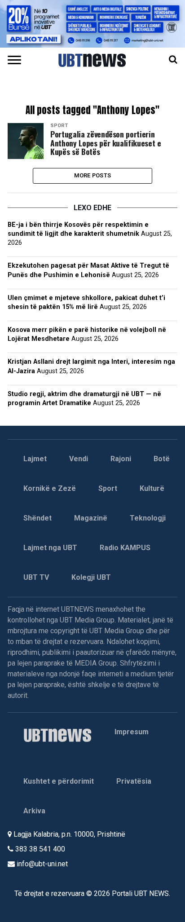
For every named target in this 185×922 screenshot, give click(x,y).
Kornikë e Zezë (49, 488)
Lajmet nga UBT (50, 547)
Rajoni (120, 458)
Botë (162, 458)
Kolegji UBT (91, 577)
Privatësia (133, 781)
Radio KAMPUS (125, 547)
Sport (107, 488)
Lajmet (35, 458)
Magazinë (90, 518)
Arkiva (34, 811)
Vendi (78, 458)
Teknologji (148, 518)
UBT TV (36, 577)
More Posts (92, 175)
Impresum (132, 732)
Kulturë (152, 488)
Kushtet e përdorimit (58, 781)
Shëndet (37, 518)
